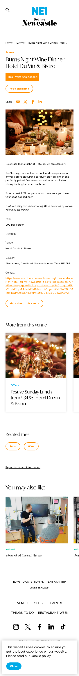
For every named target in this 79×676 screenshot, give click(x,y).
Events (56, 603)
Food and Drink (19, 88)
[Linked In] (51, 627)
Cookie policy (41, 656)
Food (13, 446)
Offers (40, 603)
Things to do (22, 612)
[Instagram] (16, 627)
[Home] (39, 11)
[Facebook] (39, 627)
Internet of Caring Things (24, 555)
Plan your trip (56, 581)
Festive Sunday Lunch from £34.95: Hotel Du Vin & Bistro (35, 397)
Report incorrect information (23, 467)
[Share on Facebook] (33, 102)
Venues (23, 603)
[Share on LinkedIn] (40, 102)
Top (72, 670)
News (17, 581)
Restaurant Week (53, 612)
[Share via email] (18, 102)
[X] (28, 627)
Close (14, 666)
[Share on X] (25, 102)
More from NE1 (39, 588)
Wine (31, 446)
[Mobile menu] (70, 11)
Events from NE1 (33, 581)
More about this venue (24, 303)
